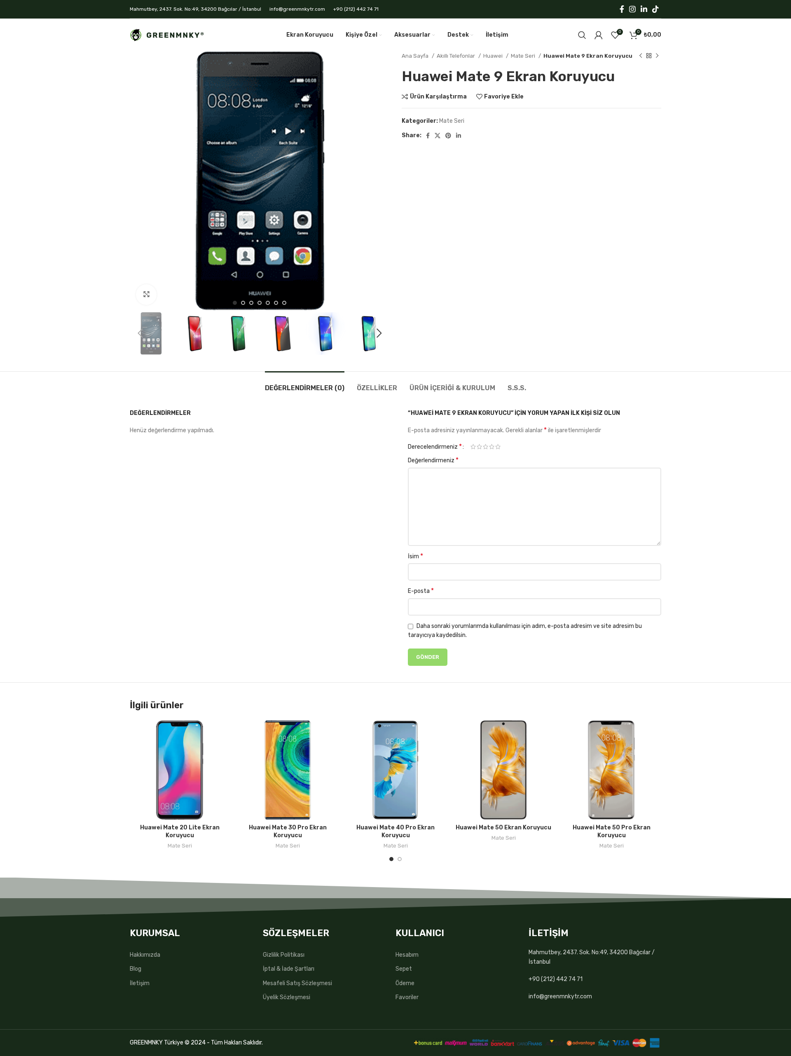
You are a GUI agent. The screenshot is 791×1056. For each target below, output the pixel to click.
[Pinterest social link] (448, 135)
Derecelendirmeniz (435, 446)
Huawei (493, 56)
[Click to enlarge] (146, 294)
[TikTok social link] (655, 9)
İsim (415, 556)
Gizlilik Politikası (283, 954)
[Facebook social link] (622, 9)
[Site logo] (167, 34)
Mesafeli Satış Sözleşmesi (297, 983)
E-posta (421, 591)
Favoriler (407, 997)
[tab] (304, 383)
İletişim (140, 983)
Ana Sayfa (416, 56)
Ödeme (405, 983)
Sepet (404, 968)
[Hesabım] (598, 35)
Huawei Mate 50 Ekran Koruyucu (503, 827)
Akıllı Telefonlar (456, 56)
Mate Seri (523, 56)
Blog (135, 968)
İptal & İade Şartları (288, 968)
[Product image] (179, 770)
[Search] (582, 35)
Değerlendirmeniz (433, 460)
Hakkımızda (145, 954)
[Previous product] (641, 56)
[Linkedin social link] (644, 9)
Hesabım (407, 954)
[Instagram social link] (632, 9)
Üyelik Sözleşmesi (286, 997)
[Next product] (657, 56)
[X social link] (437, 135)
